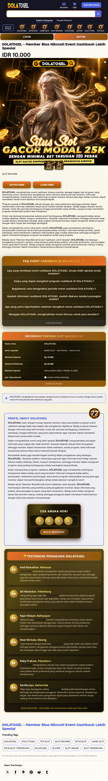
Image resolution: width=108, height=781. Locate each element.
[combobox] (51, 14)
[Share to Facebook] (15, 772)
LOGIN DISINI (47, 185)
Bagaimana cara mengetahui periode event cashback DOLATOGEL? (54, 288)
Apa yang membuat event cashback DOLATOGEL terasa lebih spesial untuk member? (54, 272)
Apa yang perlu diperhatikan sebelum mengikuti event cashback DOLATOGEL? (54, 306)
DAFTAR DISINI (16, 185)
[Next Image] (106, 112)
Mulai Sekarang (54, 532)
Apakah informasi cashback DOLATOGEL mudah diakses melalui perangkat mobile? (54, 298)
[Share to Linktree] (23, 772)
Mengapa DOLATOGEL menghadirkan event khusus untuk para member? (54, 314)
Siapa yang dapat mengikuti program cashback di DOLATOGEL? (54, 281)
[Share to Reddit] (39, 772)
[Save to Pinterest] (31, 772)
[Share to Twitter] (7, 772)
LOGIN (27, 36)
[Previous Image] (2, 112)
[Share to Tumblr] (47, 772)
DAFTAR (81, 36)
